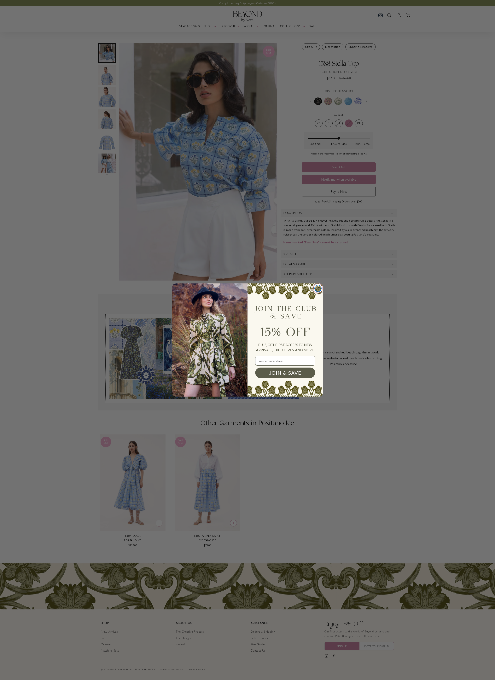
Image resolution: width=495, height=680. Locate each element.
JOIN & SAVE (285, 373)
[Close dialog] (318, 288)
